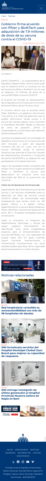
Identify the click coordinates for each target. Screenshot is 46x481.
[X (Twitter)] (13, 461)
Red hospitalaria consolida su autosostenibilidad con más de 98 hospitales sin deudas (21, 310)
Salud (5, 20)
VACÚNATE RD (24, 453)
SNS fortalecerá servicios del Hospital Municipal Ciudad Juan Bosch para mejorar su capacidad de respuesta (23, 352)
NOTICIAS (34, 450)
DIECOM (37, 453)
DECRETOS (10, 453)
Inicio (3, 16)
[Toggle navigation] (41, 8)
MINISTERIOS (23, 456)
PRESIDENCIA (21, 450)
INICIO (10, 450)
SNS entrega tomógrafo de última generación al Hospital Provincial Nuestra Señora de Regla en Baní (20, 394)
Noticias (11, 16)
